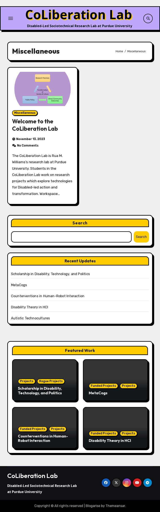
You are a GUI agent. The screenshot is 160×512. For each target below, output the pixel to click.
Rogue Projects (51, 381)
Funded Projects (103, 386)
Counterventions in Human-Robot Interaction (47, 296)
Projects (26, 381)
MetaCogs (19, 285)
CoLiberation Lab (78, 14)
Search (80, 222)
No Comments (28, 145)
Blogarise (93, 506)
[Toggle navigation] (10, 18)
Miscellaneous (24, 113)
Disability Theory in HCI (29, 307)
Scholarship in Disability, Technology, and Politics (50, 274)
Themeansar (115, 506)
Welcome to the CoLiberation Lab (35, 125)
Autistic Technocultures (30, 318)
